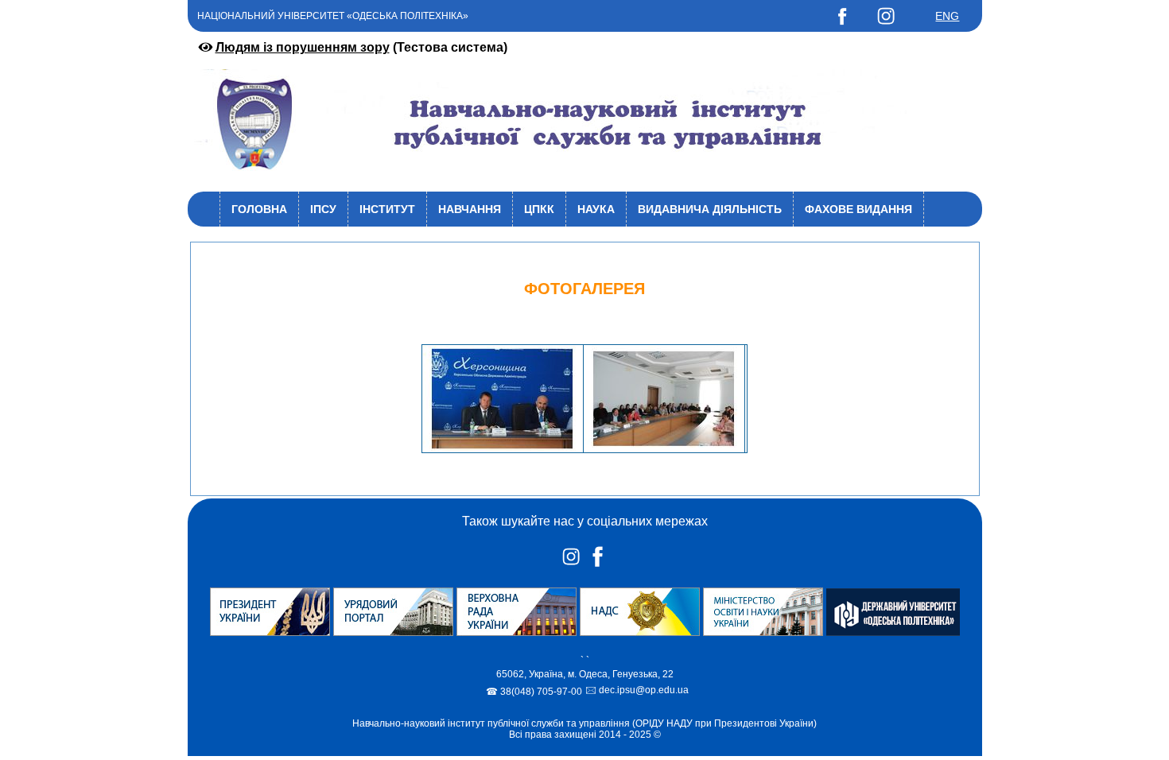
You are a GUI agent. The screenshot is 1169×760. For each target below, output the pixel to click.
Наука (596, 209)
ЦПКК (539, 209)
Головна (259, 209)
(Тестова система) (361, 47)
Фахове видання (858, 209)
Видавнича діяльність (710, 209)
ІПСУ (323, 209)
